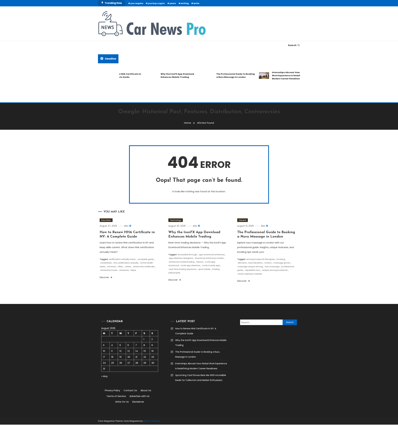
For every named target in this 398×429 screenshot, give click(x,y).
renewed (124, 270)
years (173, 3)
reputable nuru (252, 270)
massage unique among (250, 266)
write (196, 3)
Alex (126, 225)
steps (133, 270)
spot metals (204, 269)
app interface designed (181, 258)
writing (185, 3)
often (120, 266)
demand (242, 262)
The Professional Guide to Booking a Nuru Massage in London (230, 75)
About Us (146, 390)
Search (292, 45)
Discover (105, 277)
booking (281, 259)
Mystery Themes (151, 421)
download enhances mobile (209, 258)
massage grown (281, 262)
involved (111, 266)
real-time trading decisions (183, 269)
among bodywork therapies (260, 259)
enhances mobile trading (181, 261)
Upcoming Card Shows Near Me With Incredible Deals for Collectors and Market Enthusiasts (200, 378)
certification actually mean (122, 259)
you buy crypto (156, 3)
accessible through (187, 254)
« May (104, 376)
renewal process (108, 270)
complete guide (145, 259)
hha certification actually (125, 262)
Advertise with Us (139, 396)
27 (128, 362)
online (128, 266)
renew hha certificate (144, 266)
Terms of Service (116, 396)
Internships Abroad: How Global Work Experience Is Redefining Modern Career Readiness (284, 75)
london (268, 262)
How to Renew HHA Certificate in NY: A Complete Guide (118, 75)
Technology (175, 220)
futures (199, 261)
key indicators (255, 262)
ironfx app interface (190, 265)
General (242, 220)
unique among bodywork (275, 270)
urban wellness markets (250, 273)
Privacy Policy (112, 390)
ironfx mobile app (211, 265)
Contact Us (130, 390)
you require (136, 3)
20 (128, 357)
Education (106, 220)
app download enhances (212, 254)
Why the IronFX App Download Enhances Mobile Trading (172, 75)
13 (128, 351)
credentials (106, 262)
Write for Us (122, 401)
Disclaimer (138, 401)
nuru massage (272, 266)
